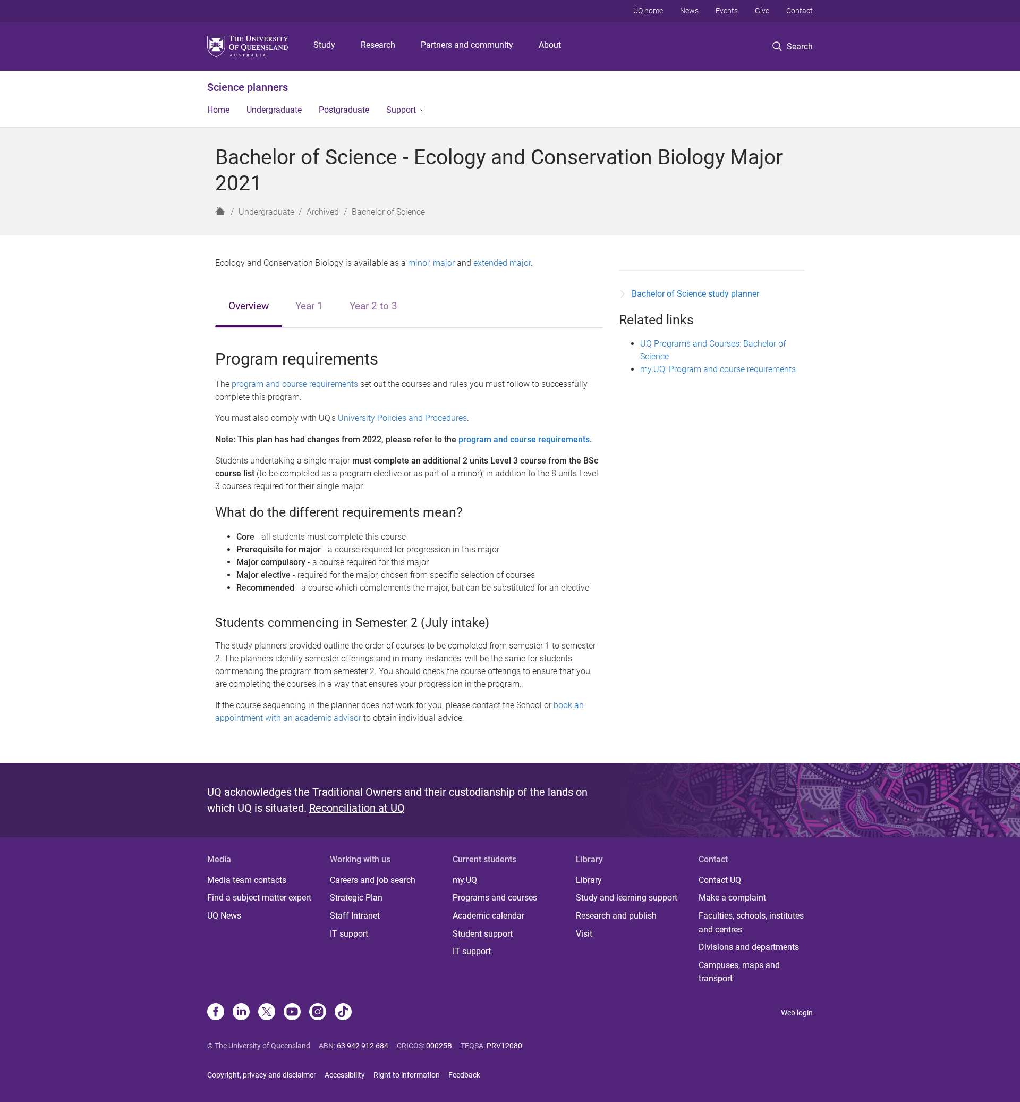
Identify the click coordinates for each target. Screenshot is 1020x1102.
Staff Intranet (355, 916)
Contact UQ (720, 880)
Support (401, 110)
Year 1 (309, 306)
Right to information (406, 1075)
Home (218, 110)
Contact (799, 10)
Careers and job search (372, 880)
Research (378, 45)
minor (418, 263)
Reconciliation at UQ (357, 808)
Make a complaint (732, 898)
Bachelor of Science (388, 212)
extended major (502, 263)
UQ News (224, 916)
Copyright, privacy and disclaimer (261, 1075)
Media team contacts (246, 880)
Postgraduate (344, 110)
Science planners (247, 87)
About (550, 45)
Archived (323, 212)
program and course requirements (295, 384)
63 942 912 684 (362, 1045)
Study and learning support (626, 898)
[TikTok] (343, 1012)
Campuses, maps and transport (739, 972)
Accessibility (345, 1075)
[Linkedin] (241, 1012)
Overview (248, 306)
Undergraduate (274, 110)
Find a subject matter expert (259, 898)
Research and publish (616, 916)
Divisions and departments (749, 947)
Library (589, 880)
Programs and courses (495, 898)
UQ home (648, 10)
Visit (584, 934)
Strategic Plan (356, 898)
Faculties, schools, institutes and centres (751, 923)
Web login (797, 1012)
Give (762, 10)
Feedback (464, 1075)
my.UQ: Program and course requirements (718, 369)
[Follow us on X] (266, 1012)
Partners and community (467, 45)
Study (324, 45)
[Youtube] (292, 1012)
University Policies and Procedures (402, 418)
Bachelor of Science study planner (695, 294)
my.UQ (465, 880)
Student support (483, 934)
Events (727, 10)
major (444, 263)
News (689, 10)
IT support (349, 934)
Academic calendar (488, 916)
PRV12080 (504, 1045)
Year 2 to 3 (373, 306)
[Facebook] (215, 1012)
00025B (439, 1045)
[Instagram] (317, 1012)
